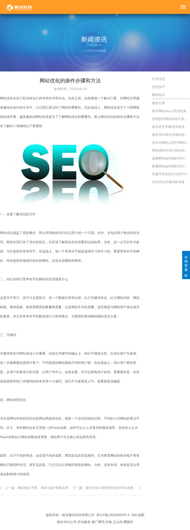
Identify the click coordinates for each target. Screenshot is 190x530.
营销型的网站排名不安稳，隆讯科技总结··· (171, 119)
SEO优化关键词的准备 (168, 182)
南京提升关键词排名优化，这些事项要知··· (171, 127)
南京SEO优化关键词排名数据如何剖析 (171, 134)
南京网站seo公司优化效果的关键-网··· (171, 111)
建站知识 (158, 95)
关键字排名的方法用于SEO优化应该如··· (171, 174)
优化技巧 (158, 87)
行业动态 (158, 79)
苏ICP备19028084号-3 (112, 515)
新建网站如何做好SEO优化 (171, 166)
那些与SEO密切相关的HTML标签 (110, 488)
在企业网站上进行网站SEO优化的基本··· (171, 142)
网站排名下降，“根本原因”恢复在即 (43, 488)
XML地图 (137, 515)
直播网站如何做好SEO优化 (171, 158)
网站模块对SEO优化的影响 (171, 150)
